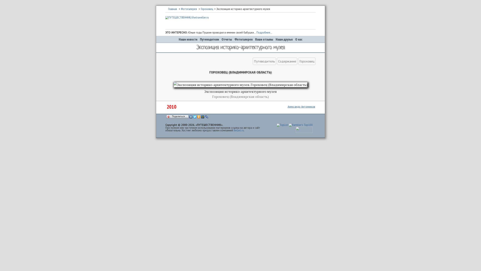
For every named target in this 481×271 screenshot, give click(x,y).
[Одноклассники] (199, 116)
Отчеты (227, 39)
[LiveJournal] (207, 116)
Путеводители (209, 39)
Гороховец (207, 9)
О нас (298, 39)
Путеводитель (264, 61)
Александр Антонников (301, 106)
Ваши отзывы (264, 39)
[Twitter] (195, 116)
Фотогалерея (189, 9)
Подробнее (263, 32)
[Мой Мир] (203, 116)
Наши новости (188, 39)
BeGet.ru (239, 130)
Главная (172, 9)
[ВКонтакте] (191, 116)
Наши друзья (284, 39)
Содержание (287, 61)
